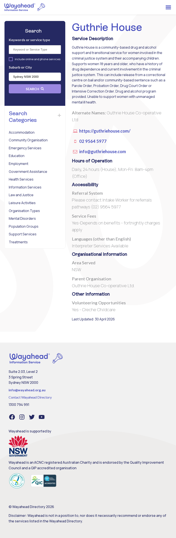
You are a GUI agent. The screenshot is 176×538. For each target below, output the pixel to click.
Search (33, 89)
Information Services (25, 187)
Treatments (18, 242)
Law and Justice (21, 195)
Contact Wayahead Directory (30, 397)
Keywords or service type (29, 40)
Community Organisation (28, 140)
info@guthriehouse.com (102, 151)
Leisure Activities (22, 202)
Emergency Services (25, 148)
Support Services (22, 234)
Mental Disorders (22, 218)
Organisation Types (24, 210)
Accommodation (22, 132)
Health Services (21, 179)
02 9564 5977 (92, 141)
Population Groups (23, 226)
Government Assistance (28, 171)
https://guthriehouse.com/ (104, 130)
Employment (18, 163)
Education (16, 155)
